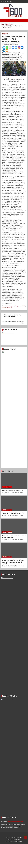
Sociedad (5, 33)
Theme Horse (16, 839)
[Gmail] (10, 47)
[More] (7, 50)
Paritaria (23, 306)
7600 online (18, 837)
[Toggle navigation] (3, 20)
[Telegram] (3, 47)
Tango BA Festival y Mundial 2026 (13, 513)
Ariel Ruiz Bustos (14, 44)
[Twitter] (16, 47)
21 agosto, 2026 (6, 492)
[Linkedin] (3, 50)
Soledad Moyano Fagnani (17, 492)
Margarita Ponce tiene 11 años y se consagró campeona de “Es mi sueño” (13, 562)
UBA (11, 307)
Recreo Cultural (7, 471)
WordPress (19, 841)
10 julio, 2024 (5, 44)
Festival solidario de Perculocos (12, 491)
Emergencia (18, 306)
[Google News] (13, 47)
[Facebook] (22, 47)
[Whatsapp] (7, 47)
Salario (8, 307)
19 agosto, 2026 (6, 565)
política (4, 307)
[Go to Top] (25, 837)
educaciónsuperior (9, 306)
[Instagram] (19, 47)
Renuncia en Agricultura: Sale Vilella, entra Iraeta (13, 322)
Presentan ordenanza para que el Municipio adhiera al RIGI (12, 315)
